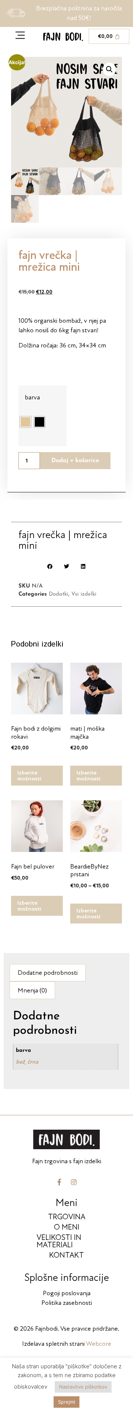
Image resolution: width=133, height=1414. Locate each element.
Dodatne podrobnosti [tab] (48, 973)
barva (32, 397)
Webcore (98, 1344)
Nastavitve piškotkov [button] (83, 1387)
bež (20, 1061)
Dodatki (58, 594)
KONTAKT (66, 1255)
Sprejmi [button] (66, 1402)
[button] (109, 69)
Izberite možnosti (29, 775)
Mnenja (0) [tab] (32, 990)
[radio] (25, 421)
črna (32, 1061)
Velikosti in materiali (59, 1241)
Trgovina (66, 1216)
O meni (66, 1227)
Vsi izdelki (83, 594)
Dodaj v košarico (75, 461)
